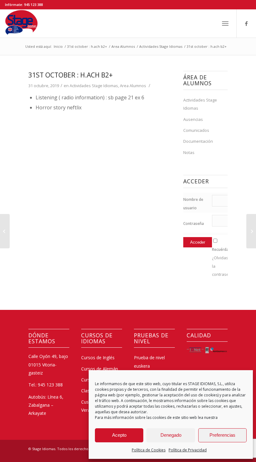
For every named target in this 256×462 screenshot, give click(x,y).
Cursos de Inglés (98, 357)
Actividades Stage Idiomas (94, 85)
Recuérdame (223, 249)
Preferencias (222, 435)
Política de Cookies (148, 450)
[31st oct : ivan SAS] (5, 231)
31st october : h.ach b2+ (70, 75)
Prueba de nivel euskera (149, 362)
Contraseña (193, 223)
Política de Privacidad (188, 450)
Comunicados (196, 130)
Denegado (170, 435)
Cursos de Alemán (99, 369)
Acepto (119, 435)
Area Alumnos (133, 85)
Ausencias (193, 119)
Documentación (198, 141)
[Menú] (225, 23)
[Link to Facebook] (246, 23)
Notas (188, 152)
